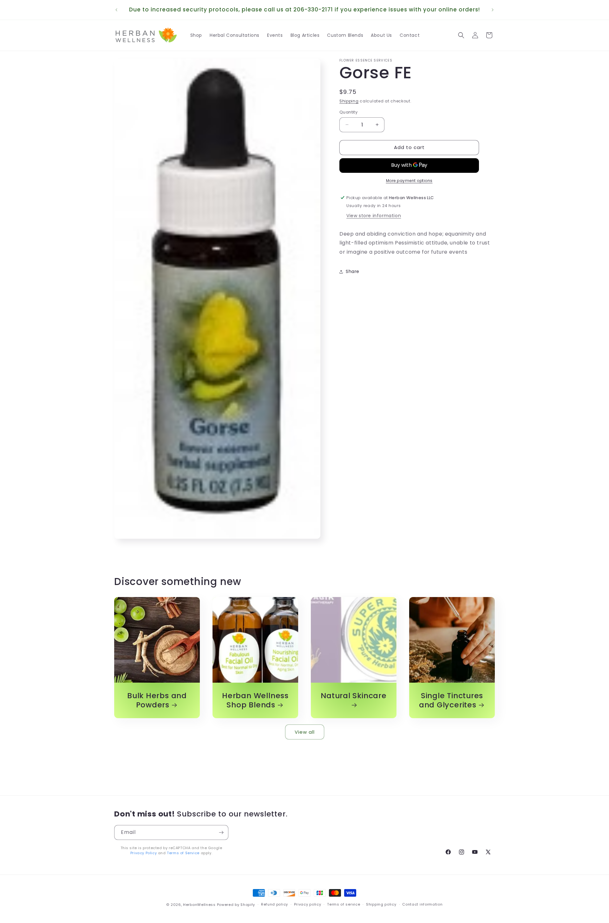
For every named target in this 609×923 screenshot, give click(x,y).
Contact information (422, 904)
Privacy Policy (143, 852)
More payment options (409, 180)
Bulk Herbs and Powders (157, 700)
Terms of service (343, 904)
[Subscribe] (221, 832)
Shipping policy (381, 904)
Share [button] (352, 271)
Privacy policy (307, 904)
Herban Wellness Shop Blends (255, 700)
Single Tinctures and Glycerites (451, 700)
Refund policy (274, 904)
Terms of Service (183, 852)
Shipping (349, 101)
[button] (461, 35)
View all (305, 731)
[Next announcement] (493, 10)
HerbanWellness (199, 904)
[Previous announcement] (116, 10)
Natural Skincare (353, 696)
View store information (373, 215)
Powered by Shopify (236, 904)
